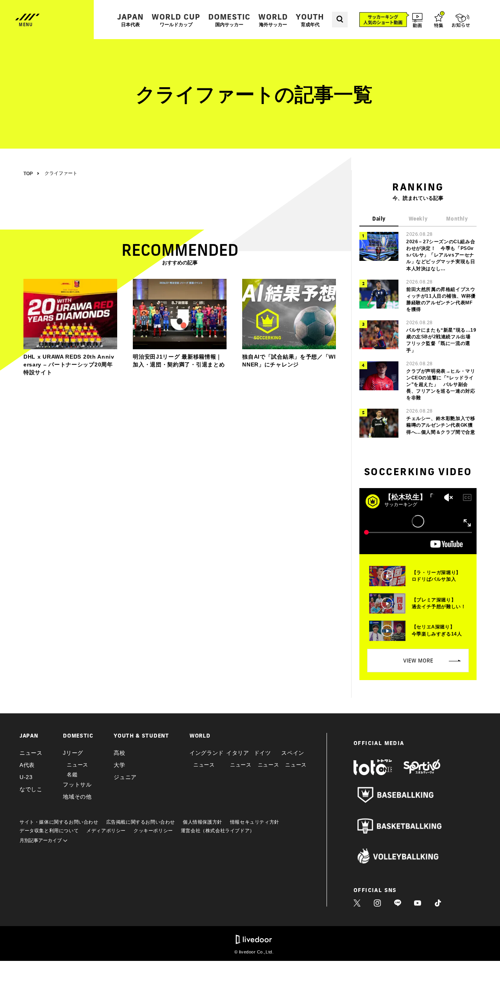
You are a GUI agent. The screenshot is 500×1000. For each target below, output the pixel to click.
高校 (119, 753)
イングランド (206, 753)
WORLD (273, 20)
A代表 (27, 765)
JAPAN (130, 20)
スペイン (292, 753)
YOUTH (310, 20)
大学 (119, 765)
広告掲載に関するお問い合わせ (140, 822)
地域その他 (77, 796)
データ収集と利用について (49, 830)
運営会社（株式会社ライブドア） (218, 830)
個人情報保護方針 (202, 822)
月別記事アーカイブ (41, 840)
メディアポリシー (106, 830)
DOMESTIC (229, 20)
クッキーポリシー (153, 830)
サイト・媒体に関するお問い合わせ (59, 822)
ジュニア (125, 777)
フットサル (77, 784)
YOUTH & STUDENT (141, 735)
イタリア (237, 753)
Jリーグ (73, 753)
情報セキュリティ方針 (254, 822)
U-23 (26, 777)
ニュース (31, 753)
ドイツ (262, 753)
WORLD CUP (176, 20)
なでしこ (31, 789)
